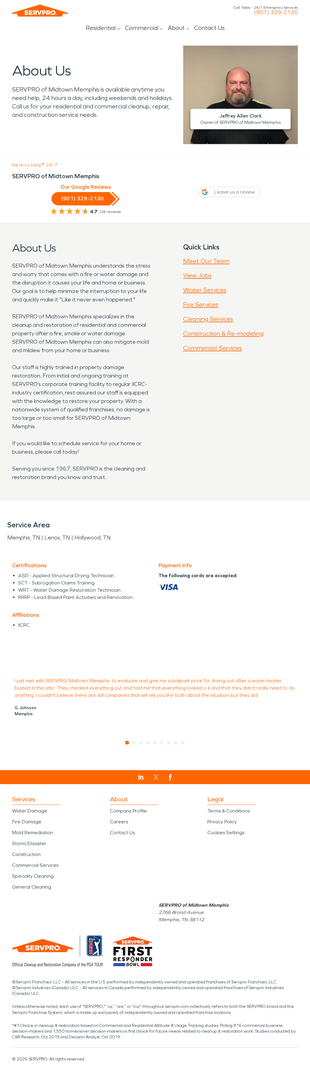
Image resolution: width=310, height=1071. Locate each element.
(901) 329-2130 (276, 12)
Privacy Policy (222, 822)
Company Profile (128, 811)
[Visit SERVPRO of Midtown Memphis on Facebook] (170, 777)
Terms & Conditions (228, 811)
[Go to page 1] (127, 742)
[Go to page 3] (141, 742)
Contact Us (209, 27)
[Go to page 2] (134, 742)
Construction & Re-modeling (223, 333)
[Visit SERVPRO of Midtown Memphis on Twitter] (156, 777)
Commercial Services (212, 348)
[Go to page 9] (183, 742)
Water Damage (29, 811)
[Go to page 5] (155, 742)
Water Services (204, 290)
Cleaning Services (208, 319)
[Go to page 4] (148, 742)
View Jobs (197, 275)
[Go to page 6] (162, 742)
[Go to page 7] (169, 742)
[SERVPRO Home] (40, 11)
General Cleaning (31, 887)
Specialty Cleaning (33, 876)
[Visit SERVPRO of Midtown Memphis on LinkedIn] (140, 777)
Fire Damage (26, 822)
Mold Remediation (32, 832)
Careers (119, 822)
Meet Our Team (206, 261)
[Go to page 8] (176, 742)
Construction (26, 854)
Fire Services (200, 304)
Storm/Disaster (29, 843)
